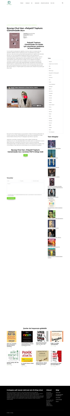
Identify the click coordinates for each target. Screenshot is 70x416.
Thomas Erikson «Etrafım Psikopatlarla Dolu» (27, 344)
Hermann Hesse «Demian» (53, 228)
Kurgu (50, 109)
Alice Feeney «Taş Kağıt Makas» (54, 148)
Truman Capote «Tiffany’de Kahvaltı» (55, 218)
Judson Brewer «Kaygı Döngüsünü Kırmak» (41, 363)
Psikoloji (31, 34)
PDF (25, 155)
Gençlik (50, 97)
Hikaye (50, 102)
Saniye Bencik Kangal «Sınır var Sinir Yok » (41, 343)
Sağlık (50, 125)
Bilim (50, 68)
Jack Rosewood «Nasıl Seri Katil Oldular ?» (56, 364)
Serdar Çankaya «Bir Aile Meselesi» (13, 363)
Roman (50, 122)
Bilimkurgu (51, 70)
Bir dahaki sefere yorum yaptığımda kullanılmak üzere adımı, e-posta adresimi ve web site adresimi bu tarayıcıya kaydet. (25, 195)
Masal (50, 113)
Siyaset (50, 127)
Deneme (50, 77)
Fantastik (50, 93)
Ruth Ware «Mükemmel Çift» (54, 247)
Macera (50, 111)
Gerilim (50, 100)
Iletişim (57, 401)
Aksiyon (50, 61)
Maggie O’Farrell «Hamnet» (53, 167)
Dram (50, 82)
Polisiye (50, 118)
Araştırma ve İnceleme (53, 63)
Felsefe (50, 95)
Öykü (50, 116)
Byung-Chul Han (31, 33)
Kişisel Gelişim (51, 104)
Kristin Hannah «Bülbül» (53, 157)
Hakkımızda (58, 392)
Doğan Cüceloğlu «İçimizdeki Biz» (55, 344)
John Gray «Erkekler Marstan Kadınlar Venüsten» (11, 345)
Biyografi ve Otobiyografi (54, 72)
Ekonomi (50, 91)
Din (49, 79)
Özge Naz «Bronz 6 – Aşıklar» (54, 176)
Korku (50, 107)
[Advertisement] (35, 16)
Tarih (50, 129)
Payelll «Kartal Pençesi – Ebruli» (54, 237)
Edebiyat (50, 86)
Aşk (49, 66)
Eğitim (50, 88)
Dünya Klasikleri (52, 84)
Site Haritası (58, 397)
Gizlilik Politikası (59, 399)
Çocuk (50, 75)
